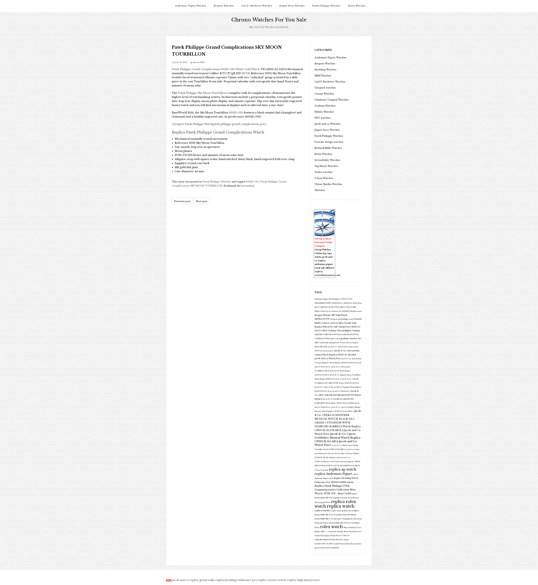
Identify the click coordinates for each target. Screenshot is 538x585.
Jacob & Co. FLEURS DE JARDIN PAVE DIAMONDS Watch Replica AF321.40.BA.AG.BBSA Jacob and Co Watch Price (337, 403)
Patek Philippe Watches (326, 5)
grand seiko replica (212, 580)
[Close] (333, 211)
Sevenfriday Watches (327, 160)
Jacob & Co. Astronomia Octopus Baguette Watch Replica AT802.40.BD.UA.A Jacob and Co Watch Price (338, 363)
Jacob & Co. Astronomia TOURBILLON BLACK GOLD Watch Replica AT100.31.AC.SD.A (333, 371)
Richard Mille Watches (328, 148)
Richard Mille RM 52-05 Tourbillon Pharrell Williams (335, 515)
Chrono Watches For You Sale (269, 20)
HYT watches (323, 117)
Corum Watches (324, 93)
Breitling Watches (325, 69)
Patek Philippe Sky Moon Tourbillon (202, 93)
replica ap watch (342, 469)
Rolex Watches (357, 5)
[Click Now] (324, 227)
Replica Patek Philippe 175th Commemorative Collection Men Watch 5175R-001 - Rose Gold (335, 489)
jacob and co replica (185, 580)
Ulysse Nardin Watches (328, 184)
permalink (248, 185)
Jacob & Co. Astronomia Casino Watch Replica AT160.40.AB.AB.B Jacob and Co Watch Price (337, 354)
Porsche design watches (329, 142)
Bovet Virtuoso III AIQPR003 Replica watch (343, 311)
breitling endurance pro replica (246, 580)
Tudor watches (324, 172)
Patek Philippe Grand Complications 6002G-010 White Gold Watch (215, 69)
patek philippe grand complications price (239, 124)
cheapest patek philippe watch (342, 319)
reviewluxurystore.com (327, 275)
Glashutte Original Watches (332, 99)
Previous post (182, 201)
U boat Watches (324, 178)
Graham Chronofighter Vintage (344, 330)
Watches (320, 190)
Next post (201, 201)
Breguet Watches (224, 5)
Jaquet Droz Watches (292, 5)
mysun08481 (199, 62)
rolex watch (331, 526)
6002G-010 (236, 112)
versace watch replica (282, 580)
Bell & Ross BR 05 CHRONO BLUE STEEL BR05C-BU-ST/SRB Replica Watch (338, 307)
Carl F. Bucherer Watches (256, 5)
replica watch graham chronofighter (345, 511)
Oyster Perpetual (321, 470)
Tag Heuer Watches (326, 166)
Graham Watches (325, 105)
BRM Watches (323, 75)
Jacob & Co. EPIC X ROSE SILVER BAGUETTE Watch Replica (338, 395)
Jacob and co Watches (328, 123)
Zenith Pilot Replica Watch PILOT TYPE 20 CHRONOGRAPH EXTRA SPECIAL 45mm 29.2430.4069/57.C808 (332, 540)
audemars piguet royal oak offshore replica (324, 268)
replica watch (341, 506)
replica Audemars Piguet (333, 474)
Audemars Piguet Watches (190, 5)
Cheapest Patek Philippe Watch (192, 124)
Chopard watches (325, 87)
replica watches (323, 510)
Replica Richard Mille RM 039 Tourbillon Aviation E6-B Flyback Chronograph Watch (337, 498)
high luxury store (308, 580)
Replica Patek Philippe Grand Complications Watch (218, 132)
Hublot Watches (324, 111)
